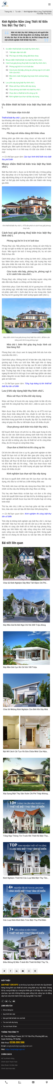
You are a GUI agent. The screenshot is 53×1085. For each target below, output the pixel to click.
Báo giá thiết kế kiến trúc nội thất (14, 1018)
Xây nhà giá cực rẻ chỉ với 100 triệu (20, 667)
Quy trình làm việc (9, 1014)
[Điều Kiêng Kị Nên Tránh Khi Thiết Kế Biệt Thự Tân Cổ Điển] (26, 943)
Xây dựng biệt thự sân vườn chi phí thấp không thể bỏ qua (25, 793)
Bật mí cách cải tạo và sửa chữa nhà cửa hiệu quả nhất (25, 751)
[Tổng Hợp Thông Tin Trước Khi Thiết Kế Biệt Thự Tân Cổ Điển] (26, 816)
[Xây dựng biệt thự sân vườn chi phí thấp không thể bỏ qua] (26, 774)
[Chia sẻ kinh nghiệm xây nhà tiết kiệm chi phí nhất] (26, 563)
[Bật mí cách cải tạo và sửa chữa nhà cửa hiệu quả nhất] (26, 732)
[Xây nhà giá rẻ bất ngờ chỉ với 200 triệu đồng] (26, 606)
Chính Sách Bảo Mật (8, 1068)
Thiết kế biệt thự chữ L (11, 118)
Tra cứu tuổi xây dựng (10, 1022)
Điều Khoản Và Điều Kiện (9, 1065)
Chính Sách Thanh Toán (9, 1062)
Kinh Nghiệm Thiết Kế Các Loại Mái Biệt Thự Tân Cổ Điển (25, 878)
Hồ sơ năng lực (8, 1010)
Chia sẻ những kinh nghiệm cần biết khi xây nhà (25, 709)
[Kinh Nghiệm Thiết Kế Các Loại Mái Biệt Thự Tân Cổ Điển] (26, 859)
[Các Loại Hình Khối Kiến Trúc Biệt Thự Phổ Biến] (26, 901)
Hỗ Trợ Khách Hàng (7, 1058)
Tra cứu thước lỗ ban (10, 1026)
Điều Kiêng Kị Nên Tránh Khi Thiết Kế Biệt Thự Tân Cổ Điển (26, 962)
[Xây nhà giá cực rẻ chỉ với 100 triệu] (26, 648)
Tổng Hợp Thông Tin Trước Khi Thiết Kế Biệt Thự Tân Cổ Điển (25, 836)
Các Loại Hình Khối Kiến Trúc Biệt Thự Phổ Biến (24, 920)
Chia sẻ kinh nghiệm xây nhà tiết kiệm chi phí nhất (24, 583)
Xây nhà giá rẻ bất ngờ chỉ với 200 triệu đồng (24, 625)
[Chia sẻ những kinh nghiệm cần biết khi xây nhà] (26, 690)
